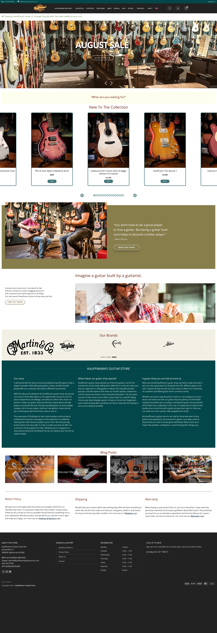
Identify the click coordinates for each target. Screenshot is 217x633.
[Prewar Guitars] (198, 344)
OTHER (130, 8)
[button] (186, 8)
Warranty (195, 513)
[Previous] (11, 348)
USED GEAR (100, 8)
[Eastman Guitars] (146, 346)
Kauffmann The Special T (108, 171)
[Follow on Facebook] (3, 568)
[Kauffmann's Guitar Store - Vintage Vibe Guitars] (40, 8)
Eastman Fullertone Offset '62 (165, 171)
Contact (62, 558)
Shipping (128, 510)
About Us (62, 554)
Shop (52, 181)
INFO (150, 8)
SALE (123, 8)
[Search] (169, 8)
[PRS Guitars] (97, 344)
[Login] (178, 8)
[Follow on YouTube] (10, 568)
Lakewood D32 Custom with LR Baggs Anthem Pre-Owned (52, 172)
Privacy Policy (64, 549)
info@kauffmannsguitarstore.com (28, 1)
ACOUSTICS (80, 8)
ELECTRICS (90, 8)
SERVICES (140, 8)
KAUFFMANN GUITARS (63, 8)
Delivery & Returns (47, 515)
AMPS (109, 8)
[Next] (206, 348)
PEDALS (117, 8)
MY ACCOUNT (6, 579)
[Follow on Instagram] (6, 568)
